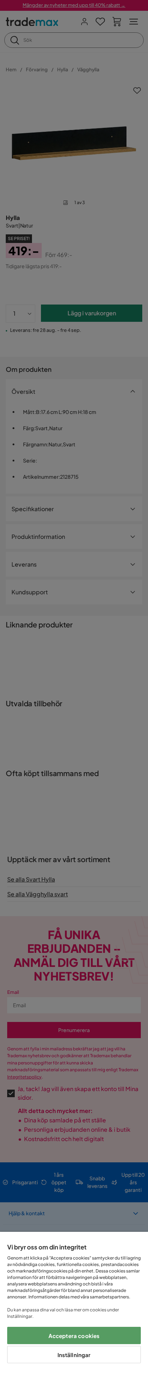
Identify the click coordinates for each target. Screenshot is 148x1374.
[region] (74, 1303)
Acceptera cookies (74, 1335)
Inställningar (74, 1354)
